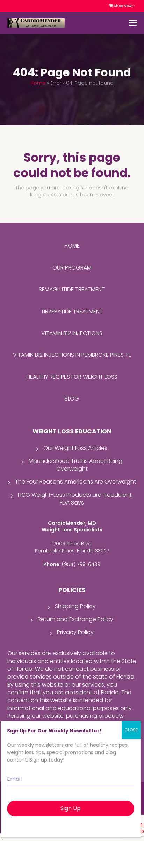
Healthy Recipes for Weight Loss (72, 377)
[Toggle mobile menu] (133, 23)
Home (37, 82)
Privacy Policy (75, 632)
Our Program (72, 268)
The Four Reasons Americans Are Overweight (75, 482)
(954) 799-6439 (81, 564)
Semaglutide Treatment (72, 289)
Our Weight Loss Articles (75, 448)
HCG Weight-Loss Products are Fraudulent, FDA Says (75, 499)
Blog (72, 399)
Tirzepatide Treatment (72, 311)
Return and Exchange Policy (75, 619)
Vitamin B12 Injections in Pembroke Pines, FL (72, 355)
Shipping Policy (75, 606)
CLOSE (131, 730)
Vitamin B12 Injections (71, 333)
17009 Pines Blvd (72, 543)
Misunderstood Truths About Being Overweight (75, 465)
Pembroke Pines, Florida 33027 (72, 550)
